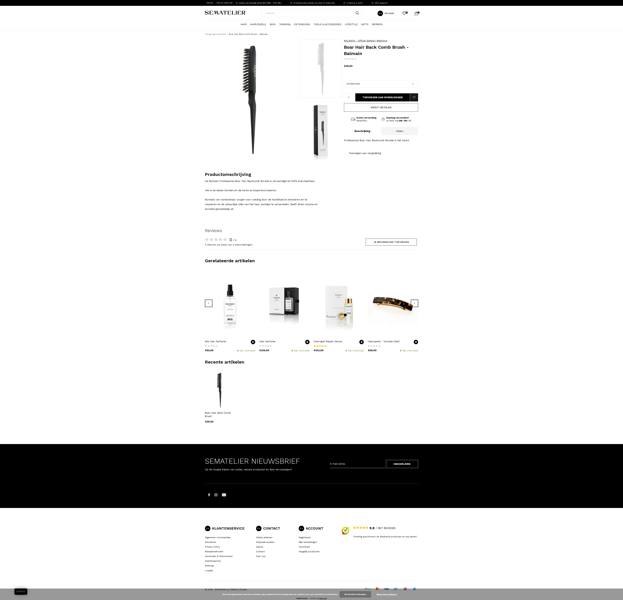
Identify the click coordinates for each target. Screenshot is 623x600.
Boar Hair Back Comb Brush (218, 414)
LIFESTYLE (351, 24)
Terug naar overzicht (215, 34)
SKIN (272, 24)
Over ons (261, 556)
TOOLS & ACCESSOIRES (327, 24)
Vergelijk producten (309, 551)
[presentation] (208, 303)
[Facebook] (209, 494)
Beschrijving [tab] (362, 131)
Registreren (305, 537)
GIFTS (364, 24)
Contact (260, 551)
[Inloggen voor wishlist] (414, 97)
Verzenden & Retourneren (219, 556)
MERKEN (377, 24)
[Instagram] (215, 494)
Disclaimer (210, 542)
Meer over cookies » (387, 594)
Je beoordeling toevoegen (391, 242)
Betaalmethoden (214, 551)
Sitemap (209, 565)
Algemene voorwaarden (218, 537)
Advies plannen (264, 537)
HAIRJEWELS (258, 24)
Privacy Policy (212, 546)
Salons (210, 3)
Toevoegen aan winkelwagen (382, 97)
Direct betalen (381, 107)
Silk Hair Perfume (215, 341)
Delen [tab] (399, 131)
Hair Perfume (267, 341)
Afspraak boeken (265, 542)
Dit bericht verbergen (355, 594)
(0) (358, 59)
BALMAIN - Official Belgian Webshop (365, 40)
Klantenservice (213, 561)
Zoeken (357, 13)
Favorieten (304, 546)
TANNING (285, 24)
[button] (320, 69)
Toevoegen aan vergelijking (365, 153)
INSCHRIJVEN (402, 464)
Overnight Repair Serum (328, 341)
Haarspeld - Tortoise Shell (384, 341)
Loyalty (209, 570)
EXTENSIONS (302, 24)
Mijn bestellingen (308, 542)
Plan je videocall (225, 3)
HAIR (244, 24)
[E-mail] (224, 494)
